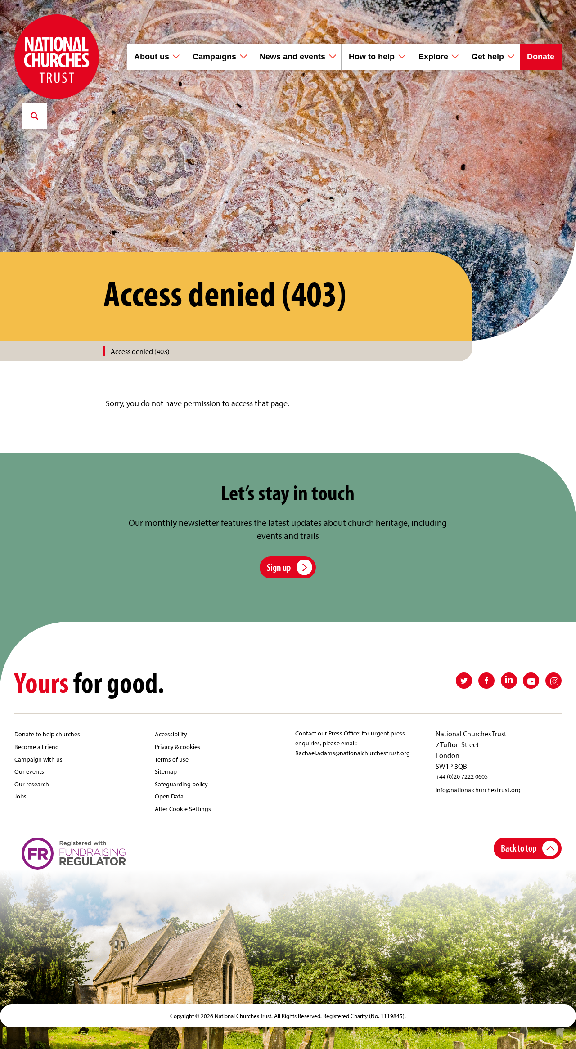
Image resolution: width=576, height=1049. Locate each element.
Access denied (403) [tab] (140, 351)
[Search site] (34, 116)
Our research (31, 784)
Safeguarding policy (181, 784)
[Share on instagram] (553, 680)
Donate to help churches (47, 734)
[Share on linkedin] (509, 680)
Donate (540, 56)
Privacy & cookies (177, 746)
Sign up (279, 567)
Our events (29, 771)
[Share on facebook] (486, 680)
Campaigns (214, 56)
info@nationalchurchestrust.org (478, 789)
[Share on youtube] (531, 680)
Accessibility (171, 734)
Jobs (20, 796)
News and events (292, 56)
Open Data (169, 796)
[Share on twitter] (464, 680)
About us (151, 56)
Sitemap (166, 771)
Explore (433, 56)
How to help (372, 56)
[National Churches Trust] (56, 56)
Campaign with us (38, 759)
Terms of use (172, 759)
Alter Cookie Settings (183, 808)
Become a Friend (36, 746)
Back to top (518, 847)
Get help (488, 56)
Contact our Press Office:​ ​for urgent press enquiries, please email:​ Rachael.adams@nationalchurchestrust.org (352, 743)
